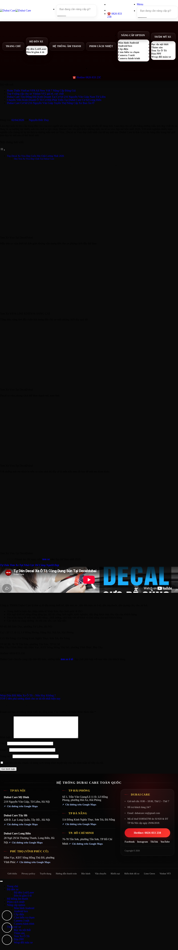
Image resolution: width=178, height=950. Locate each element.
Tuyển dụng (45, 873)
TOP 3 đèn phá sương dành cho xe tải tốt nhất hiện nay (30, 698)
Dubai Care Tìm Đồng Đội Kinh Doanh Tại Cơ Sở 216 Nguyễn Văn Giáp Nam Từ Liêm (56, 96)
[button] (140, 4)
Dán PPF (19, 939)
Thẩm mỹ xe (162, 37)
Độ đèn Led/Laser (24, 892)
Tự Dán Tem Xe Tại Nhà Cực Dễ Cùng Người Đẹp (29, 565)
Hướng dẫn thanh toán (66, 873)
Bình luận (6, 737)
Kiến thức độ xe (131, 873)
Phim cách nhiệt (101, 46)
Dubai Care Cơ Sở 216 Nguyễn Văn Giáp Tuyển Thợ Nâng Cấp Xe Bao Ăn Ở (50, 103)
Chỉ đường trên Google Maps (22, 806)
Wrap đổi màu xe (161, 56)
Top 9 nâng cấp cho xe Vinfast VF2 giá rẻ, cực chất (35, 93)
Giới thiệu (12, 873)
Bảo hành (85, 873)
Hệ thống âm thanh (67, 46)
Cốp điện (19, 914)
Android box (21, 911)
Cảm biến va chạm (24, 917)
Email (4, 749)
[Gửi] (142, 17)
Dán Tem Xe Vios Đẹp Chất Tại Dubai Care (34, 158)
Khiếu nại (115, 873)
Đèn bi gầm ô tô (35, 52)
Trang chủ (13, 46)
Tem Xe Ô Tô (21, 936)
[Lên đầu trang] (1, 881)
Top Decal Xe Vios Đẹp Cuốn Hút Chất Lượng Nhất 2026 (35, 155)
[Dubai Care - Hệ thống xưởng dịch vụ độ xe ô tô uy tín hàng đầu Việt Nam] (15, 10)
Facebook (130, 841)
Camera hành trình (129, 58)
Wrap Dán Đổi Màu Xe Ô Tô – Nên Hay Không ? (28, 695)
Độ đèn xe (36, 41)
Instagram (142, 841)
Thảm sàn (19, 933)
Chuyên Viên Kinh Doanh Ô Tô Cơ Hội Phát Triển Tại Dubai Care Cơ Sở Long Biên (54, 99)
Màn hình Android (24, 908)
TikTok (154, 841)
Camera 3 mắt (21, 920)
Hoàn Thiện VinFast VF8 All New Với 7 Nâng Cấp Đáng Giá (41, 90)
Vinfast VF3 (165, 873)
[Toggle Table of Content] (2, 149)
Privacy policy (28, 873)
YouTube (165, 841)
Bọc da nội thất (22, 929)
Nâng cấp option (133, 35)
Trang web (6, 756)
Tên (3, 743)
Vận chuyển (100, 873)
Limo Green (149, 873)
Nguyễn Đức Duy (39, 120)
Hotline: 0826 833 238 (147, 832)
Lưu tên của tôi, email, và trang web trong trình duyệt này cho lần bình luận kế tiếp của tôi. (54, 762)
